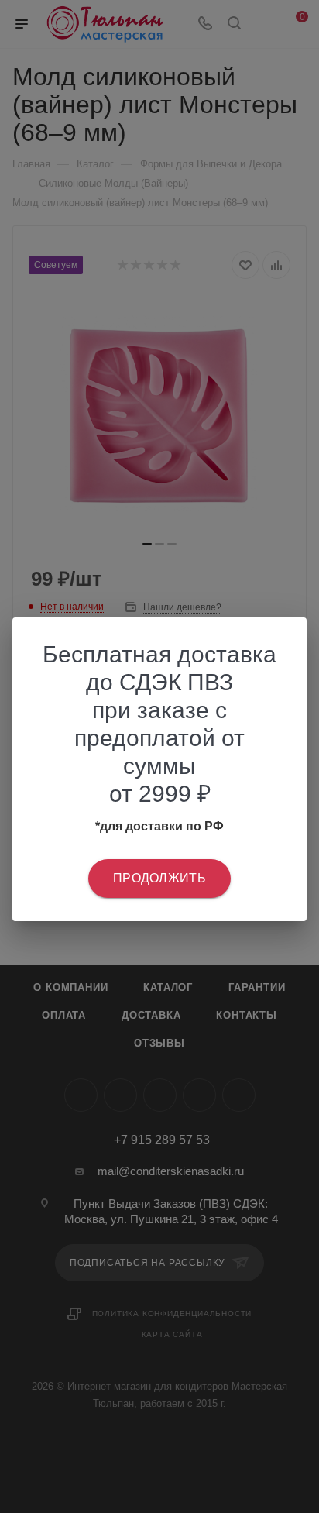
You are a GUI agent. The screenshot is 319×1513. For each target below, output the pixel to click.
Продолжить (159, 878)
